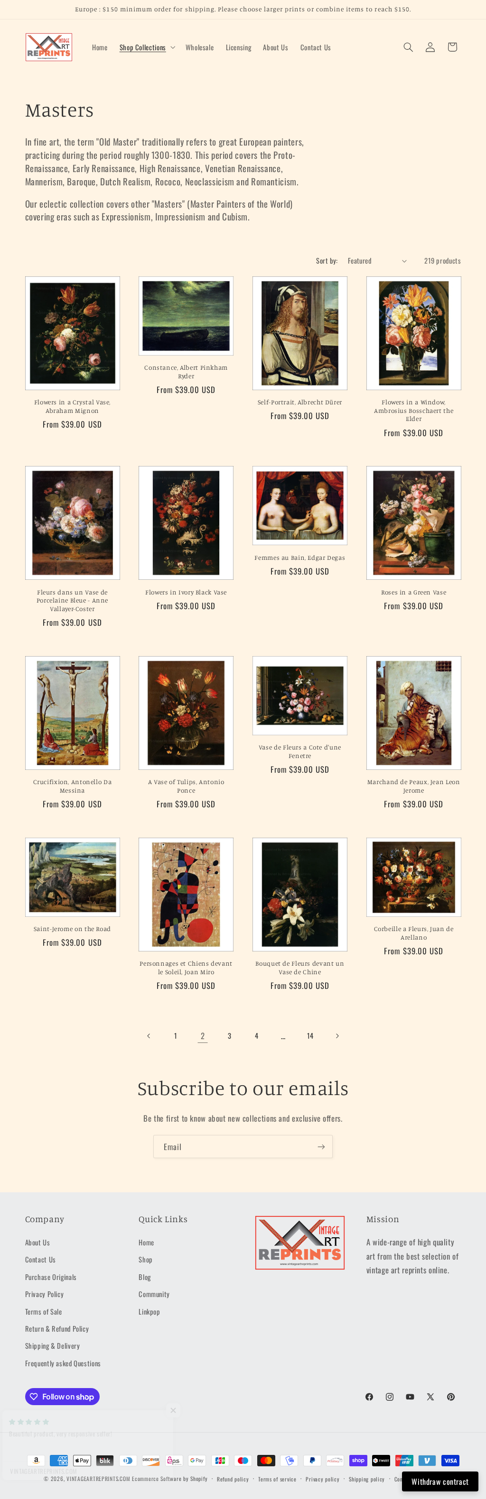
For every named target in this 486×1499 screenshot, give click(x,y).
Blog (145, 1276)
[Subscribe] (321, 1146)
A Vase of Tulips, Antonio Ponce (186, 786)
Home (146, 1242)
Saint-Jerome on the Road (72, 928)
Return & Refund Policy (57, 1328)
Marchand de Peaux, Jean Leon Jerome (413, 786)
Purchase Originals (51, 1276)
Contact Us (40, 1259)
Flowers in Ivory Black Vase (186, 592)
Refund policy (233, 1479)
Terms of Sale (43, 1311)
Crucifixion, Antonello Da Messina (72, 786)
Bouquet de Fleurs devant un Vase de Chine (299, 968)
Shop (146, 1259)
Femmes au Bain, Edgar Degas (299, 557)
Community (154, 1294)
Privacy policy (322, 1479)
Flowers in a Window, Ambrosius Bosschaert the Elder (413, 410)
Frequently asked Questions (63, 1363)
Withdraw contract (440, 1481)
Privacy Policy (44, 1294)
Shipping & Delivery (52, 1345)
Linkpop (149, 1311)
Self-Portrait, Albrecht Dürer (300, 402)
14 (310, 1035)
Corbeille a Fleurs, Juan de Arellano (414, 933)
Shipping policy (367, 1479)
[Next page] (337, 1036)
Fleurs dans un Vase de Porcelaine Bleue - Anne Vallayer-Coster (73, 600)
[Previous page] (149, 1036)
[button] (146, 47)
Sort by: (326, 260)
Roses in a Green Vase (413, 592)
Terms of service (277, 1479)
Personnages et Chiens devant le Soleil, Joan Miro (186, 968)
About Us (37, 1242)
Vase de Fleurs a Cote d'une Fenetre (300, 751)
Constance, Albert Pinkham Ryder (186, 372)
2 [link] (203, 1036)
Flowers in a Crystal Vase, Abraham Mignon (72, 406)
